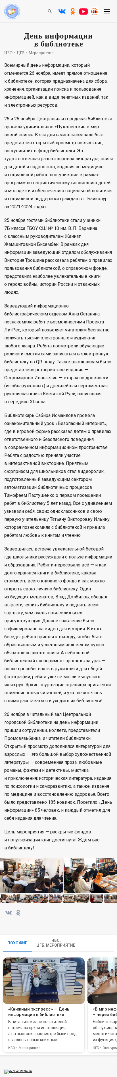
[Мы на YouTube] (83, 11)
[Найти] (50, 11)
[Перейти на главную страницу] (12, 18)
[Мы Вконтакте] (62, 11)
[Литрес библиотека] (94, 11)
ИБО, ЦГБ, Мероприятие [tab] (55, 943)
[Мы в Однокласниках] (73, 11)
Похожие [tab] (17, 943)
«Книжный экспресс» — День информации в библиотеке (38, 1012)
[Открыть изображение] (31, 875)
